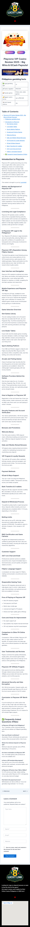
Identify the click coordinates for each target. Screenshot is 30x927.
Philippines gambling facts (12, 119)
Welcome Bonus (11, 135)
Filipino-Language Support (14, 151)
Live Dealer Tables (12, 126)
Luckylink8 (23, 182)
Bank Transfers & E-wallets (14, 146)
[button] (15, 21)
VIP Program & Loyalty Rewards (16, 140)
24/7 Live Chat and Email (14, 149)
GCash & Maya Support (13, 143)
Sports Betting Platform (13, 129)
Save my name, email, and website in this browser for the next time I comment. (15, 849)
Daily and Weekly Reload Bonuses (16, 138)
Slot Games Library (12, 124)
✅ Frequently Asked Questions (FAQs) (16, 154)
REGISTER (10, 52)
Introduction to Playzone (12, 122)
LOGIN (21, 52)
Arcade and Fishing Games (14, 132)
